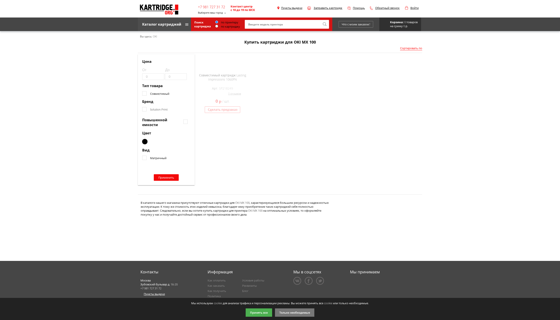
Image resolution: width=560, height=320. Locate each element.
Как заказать (216, 286)
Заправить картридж (328, 8)
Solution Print (159, 109)
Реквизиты (249, 286)
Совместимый (159, 94)
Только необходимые (294, 313)
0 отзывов (234, 93)
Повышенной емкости (154, 122)
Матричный (158, 158)
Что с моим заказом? (356, 24)
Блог (245, 291)
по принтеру (229, 22)
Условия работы (253, 280)
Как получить (217, 291)
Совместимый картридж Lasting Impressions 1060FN (222, 77)
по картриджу (230, 26)
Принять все (259, 313)
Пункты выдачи (291, 8)
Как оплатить (217, 280)
